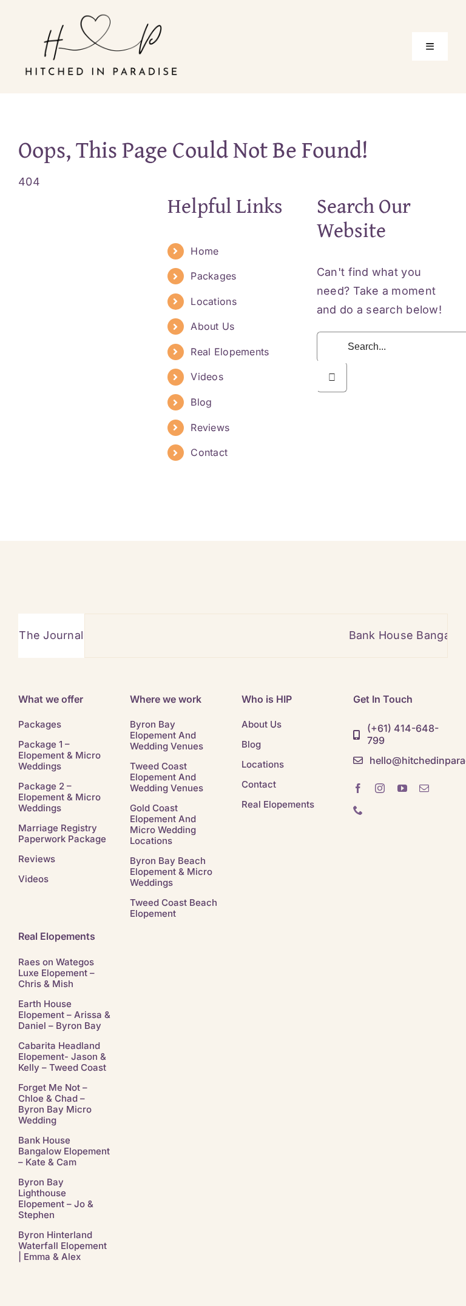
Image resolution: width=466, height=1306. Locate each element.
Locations (213, 301)
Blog (201, 402)
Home (204, 251)
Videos (207, 376)
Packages (213, 276)
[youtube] (402, 788)
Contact (209, 452)
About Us (212, 326)
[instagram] (380, 788)
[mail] (424, 788)
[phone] (358, 810)
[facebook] (358, 788)
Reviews (210, 427)
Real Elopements (230, 352)
